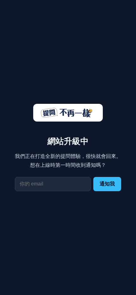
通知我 (107, 183)
